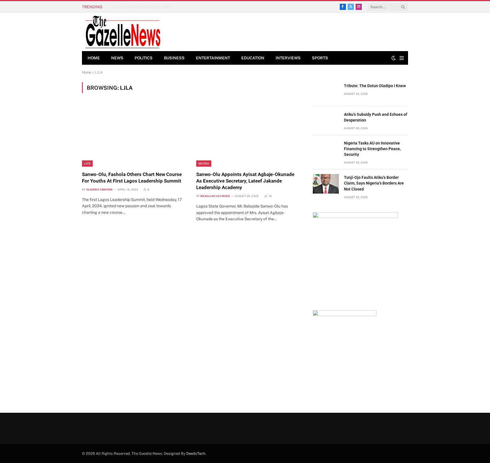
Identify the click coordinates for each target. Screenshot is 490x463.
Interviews (288, 58)
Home (94, 58)
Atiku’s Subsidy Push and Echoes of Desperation (153, 7)
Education (252, 58)
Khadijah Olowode (215, 196)
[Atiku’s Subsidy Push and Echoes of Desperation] (326, 121)
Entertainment (213, 58)
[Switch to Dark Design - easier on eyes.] (393, 58)
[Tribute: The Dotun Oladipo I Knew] (326, 92)
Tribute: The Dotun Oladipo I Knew (375, 85)
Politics (144, 58)
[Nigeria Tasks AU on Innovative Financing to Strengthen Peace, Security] (326, 149)
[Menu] (402, 58)
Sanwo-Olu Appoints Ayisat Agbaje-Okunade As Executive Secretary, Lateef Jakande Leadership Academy (245, 180)
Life (87, 163)
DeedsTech (195, 453)
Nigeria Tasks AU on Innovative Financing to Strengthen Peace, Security (372, 149)
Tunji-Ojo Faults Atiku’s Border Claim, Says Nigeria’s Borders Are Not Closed (374, 183)
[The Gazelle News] (123, 32)
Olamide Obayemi (99, 189)
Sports (320, 58)
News (117, 58)
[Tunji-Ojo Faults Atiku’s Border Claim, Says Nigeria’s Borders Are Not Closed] (326, 184)
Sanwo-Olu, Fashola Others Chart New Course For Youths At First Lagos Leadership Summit (132, 177)
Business (174, 58)
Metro (203, 163)
